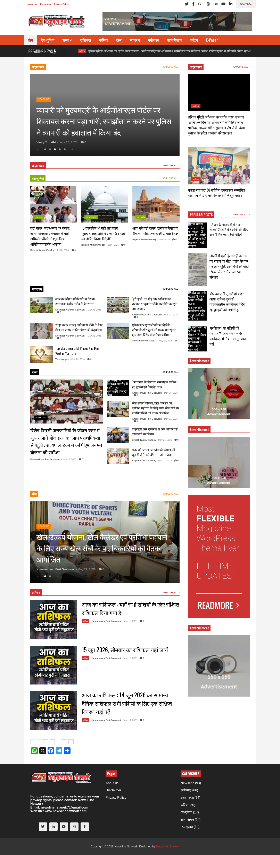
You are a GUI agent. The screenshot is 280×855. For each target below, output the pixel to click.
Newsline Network (167, 846)
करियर (103, 40)
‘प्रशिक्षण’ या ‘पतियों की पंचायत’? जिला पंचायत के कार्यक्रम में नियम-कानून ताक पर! (228, 336)
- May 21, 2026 (170, 314)
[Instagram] (208, 4)
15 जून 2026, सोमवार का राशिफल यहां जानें (125, 649)
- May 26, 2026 (68, 459)
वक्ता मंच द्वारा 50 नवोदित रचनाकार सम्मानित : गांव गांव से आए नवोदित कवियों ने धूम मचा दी (217, 192)
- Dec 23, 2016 (77, 359)
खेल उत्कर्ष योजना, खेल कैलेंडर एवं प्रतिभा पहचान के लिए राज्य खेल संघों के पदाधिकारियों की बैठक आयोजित (155, 408)
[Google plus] (200, 4)
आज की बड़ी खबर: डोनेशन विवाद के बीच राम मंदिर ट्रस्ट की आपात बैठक (155, 230)
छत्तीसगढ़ (196, 106)
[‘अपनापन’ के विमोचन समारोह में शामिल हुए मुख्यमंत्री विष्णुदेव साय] (118, 388)
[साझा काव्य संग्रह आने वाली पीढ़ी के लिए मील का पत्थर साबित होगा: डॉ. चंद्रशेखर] (41, 331)
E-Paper (212, 40)
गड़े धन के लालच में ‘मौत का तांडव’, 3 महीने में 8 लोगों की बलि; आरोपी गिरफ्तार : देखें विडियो (228, 229)
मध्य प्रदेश (187, 827)
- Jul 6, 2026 (112, 245)
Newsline (43, 99)
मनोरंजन (153, 40)
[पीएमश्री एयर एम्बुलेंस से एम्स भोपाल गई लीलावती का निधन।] (118, 435)
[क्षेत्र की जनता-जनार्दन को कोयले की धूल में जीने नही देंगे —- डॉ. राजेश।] (118, 456)
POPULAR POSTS (201, 214)
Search (244, 4)
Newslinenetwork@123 (144, 340)
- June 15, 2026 (129, 658)
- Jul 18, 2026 (62, 250)
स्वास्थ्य (135, 40)
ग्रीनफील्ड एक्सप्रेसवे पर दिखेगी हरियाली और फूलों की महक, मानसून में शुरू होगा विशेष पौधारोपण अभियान (154, 329)
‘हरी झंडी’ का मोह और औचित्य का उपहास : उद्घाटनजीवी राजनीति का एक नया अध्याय (154, 303)
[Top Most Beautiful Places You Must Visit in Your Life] (41, 354)
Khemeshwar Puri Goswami (70, 309)
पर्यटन (194, 40)
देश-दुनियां (47, 40)
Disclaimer (45, 4)
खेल (119, 40)
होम (30, 40)
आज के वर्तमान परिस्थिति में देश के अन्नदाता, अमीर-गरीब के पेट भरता (75, 301)
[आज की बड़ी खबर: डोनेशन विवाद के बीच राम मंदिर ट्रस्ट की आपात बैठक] (155, 204)
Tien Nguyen (62, 359)
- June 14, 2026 (129, 720)
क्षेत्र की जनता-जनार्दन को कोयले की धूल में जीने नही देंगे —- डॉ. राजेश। (153, 452)
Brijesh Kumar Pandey (42, 250)
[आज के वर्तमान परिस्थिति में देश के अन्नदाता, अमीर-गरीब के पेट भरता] (41, 305)
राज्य (66, 40)
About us (32, 4)
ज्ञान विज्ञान (174, 40)
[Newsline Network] (57, 22)
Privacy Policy (61, 4)
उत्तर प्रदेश (141, 217)
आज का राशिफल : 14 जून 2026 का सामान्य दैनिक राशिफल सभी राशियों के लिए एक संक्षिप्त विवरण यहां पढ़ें (127, 703)
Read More (52, 277)
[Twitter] (187, 4)
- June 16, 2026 (129, 621)
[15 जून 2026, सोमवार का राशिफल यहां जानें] (53, 665)
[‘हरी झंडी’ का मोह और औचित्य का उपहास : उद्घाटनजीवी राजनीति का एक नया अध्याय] (118, 305)
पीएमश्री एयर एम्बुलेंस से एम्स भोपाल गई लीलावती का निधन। (155, 431)
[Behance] (216, 4)
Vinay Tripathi (46, 142)
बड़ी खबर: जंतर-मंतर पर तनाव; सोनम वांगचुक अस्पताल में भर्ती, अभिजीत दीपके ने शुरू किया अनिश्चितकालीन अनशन (50, 236)
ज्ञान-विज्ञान (187, 819)
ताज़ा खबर (38, 66)
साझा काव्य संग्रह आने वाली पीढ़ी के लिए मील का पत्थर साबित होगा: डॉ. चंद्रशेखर (78, 327)
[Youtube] (223, 4)
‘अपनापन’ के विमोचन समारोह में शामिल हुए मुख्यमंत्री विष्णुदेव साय (154, 384)
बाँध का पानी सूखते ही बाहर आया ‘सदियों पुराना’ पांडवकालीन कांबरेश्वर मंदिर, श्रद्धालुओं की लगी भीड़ (227, 301)
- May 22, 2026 (93, 309)
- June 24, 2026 (67, 142)
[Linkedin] (230, 4)
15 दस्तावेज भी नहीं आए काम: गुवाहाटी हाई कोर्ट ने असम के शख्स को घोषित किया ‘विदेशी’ (103, 233)
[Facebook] (193, 4)
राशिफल (85, 40)
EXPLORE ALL (171, 67)
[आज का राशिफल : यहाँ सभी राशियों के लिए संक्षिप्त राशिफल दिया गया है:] (53, 619)
